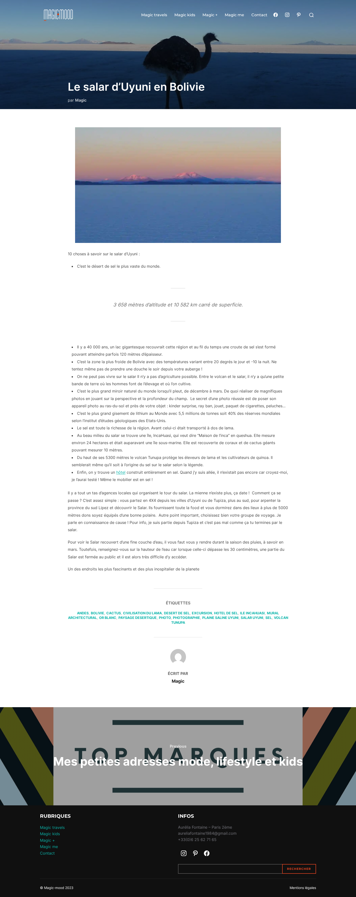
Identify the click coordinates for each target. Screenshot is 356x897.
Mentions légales (303, 888)
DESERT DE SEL (177, 613)
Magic (80, 100)
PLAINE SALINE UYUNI (220, 618)
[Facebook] (275, 15)
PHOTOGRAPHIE (186, 618)
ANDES (83, 613)
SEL (268, 618)
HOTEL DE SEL (226, 613)
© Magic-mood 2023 (56, 888)
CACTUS (113, 613)
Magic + (209, 15)
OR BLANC (107, 618)
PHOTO (165, 618)
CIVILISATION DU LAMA (142, 613)
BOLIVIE (97, 613)
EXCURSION (202, 613)
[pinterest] (298, 15)
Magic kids (184, 15)
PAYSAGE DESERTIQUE (137, 618)
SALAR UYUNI (252, 618)
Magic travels (154, 15)
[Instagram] (287, 15)
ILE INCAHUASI (252, 613)
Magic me (234, 15)
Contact (259, 15)
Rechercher (299, 869)
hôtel (120, 472)
